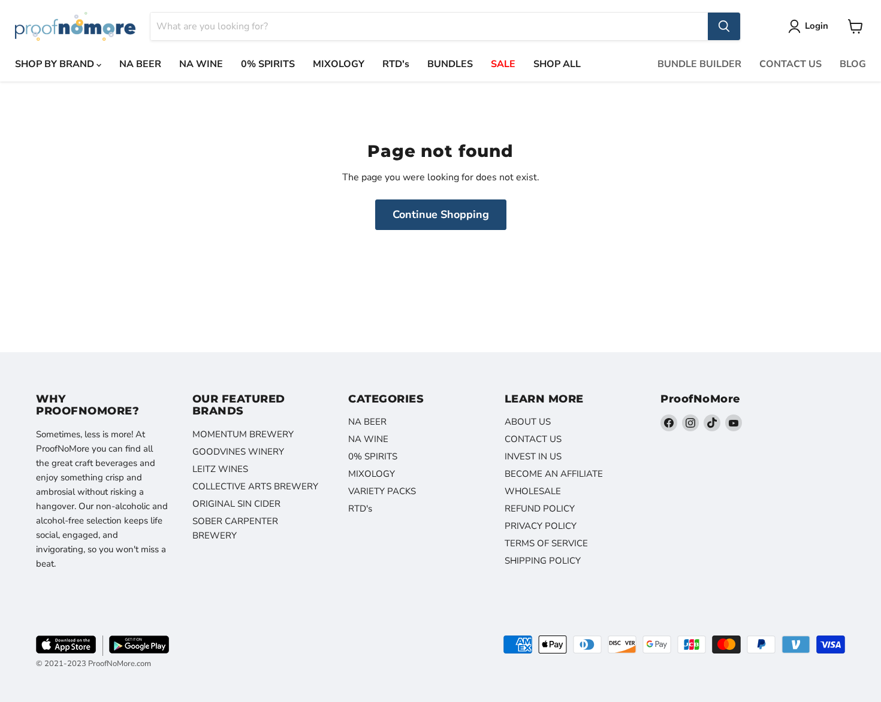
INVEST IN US (533, 456)
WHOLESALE (533, 491)
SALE (503, 64)
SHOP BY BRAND (55, 64)
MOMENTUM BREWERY (243, 434)
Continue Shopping (441, 214)
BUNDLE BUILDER (699, 64)
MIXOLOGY (338, 64)
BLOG (853, 64)
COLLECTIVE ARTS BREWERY (255, 486)
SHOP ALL (557, 64)
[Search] (724, 26)
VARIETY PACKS (382, 491)
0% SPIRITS (268, 64)
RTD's (395, 64)
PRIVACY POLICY (541, 526)
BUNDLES (450, 64)
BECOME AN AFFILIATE (554, 474)
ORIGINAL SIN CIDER (236, 504)
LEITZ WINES (220, 469)
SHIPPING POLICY (543, 561)
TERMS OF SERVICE (546, 543)
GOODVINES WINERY (238, 452)
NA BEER (140, 64)
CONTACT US (790, 64)
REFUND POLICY (540, 509)
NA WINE (201, 64)
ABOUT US (528, 422)
